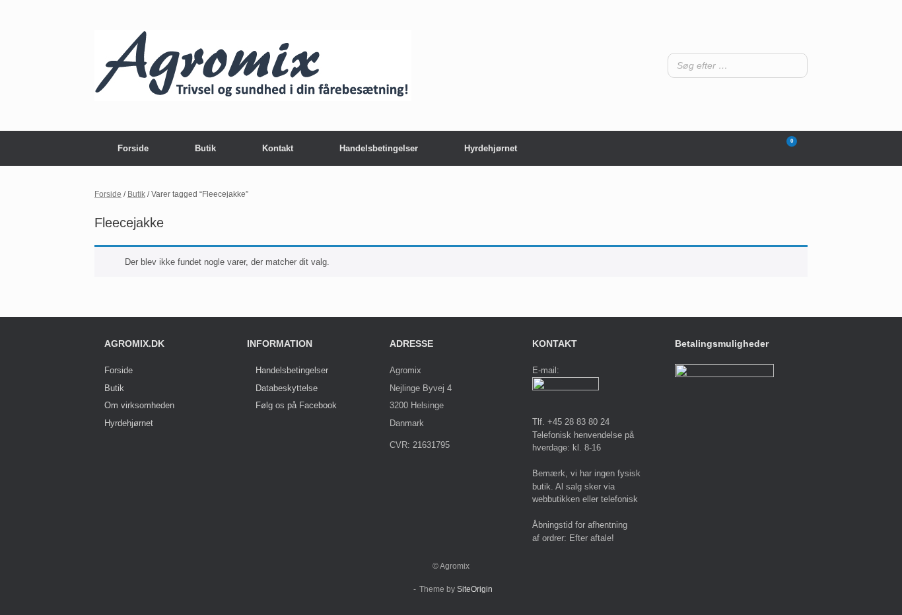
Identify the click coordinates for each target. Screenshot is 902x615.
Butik (205, 148)
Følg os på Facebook (296, 405)
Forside (133, 148)
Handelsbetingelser (378, 148)
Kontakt (277, 148)
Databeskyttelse (287, 388)
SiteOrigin (475, 589)
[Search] (794, 65)
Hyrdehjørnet (490, 148)
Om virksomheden (139, 405)
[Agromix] (252, 65)
